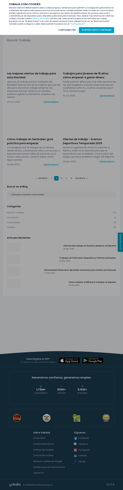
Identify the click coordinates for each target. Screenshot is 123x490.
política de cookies (41, 18)
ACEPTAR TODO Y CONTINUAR (96, 30)
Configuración (77, 24)
